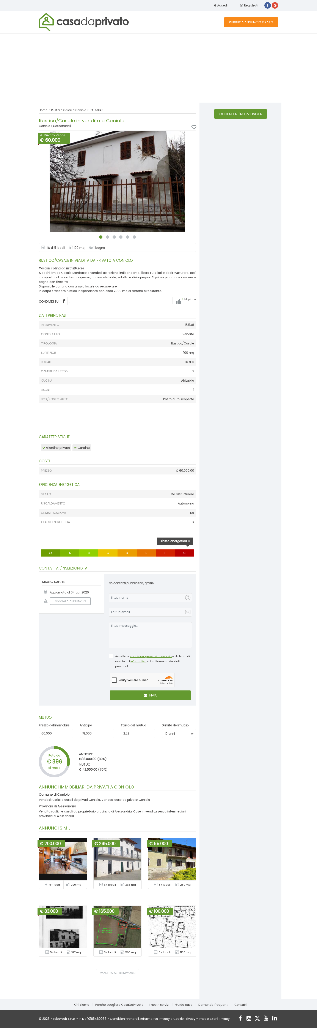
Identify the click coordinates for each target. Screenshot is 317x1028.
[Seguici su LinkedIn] (274, 1018)
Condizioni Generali (124, 1019)
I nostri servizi (159, 1005)
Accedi (222, 5)
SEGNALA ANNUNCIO (70, 601)
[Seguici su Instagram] (248, 1018)
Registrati (250, 5)
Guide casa (183, 1005)
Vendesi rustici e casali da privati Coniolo (69, 800)
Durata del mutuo (175, 725)
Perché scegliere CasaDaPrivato (119, 1005)
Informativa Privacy (155, 1019)
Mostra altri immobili (117, 972)
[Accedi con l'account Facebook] (267, 5)
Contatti (240, 1005)
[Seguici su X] (257, 1018)
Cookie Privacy (184, 1019)
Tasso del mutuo (133, 725)
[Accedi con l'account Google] (275, 5)
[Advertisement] (158, 68)
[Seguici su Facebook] (240, 1018)
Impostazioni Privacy (214, 1019)
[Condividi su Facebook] (63, 301)
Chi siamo (81, 1005)
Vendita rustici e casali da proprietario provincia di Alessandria (85, 811)
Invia (152, 695)
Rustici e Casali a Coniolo (68, 110)
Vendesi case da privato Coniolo (126, 800)
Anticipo (86, 725)
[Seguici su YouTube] (266, 1018)
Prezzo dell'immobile (54, 725)
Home (43, 110)
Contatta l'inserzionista (240, 114)
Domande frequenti (213, 1005)
